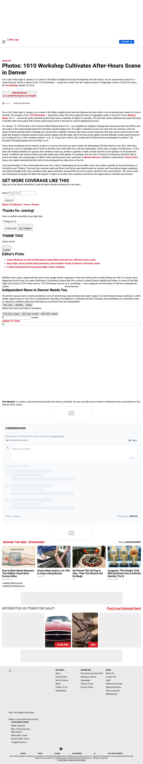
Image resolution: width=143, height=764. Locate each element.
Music (58, 684)
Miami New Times (19, 735)
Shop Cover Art (113, 691)
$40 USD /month (49, 314)
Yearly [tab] (29, 305)
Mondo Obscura (92, 157)
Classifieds (85, 680)
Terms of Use (87, 684)
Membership (111, 694)
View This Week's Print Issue (21, 712)
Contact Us (111, 677)
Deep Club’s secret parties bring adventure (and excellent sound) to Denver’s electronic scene (53, 263)
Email (5, 193)
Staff (108, 680)
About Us (110, 673)
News (58, 673)
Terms (26, 204)
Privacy (35, 204)
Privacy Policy (87, 687)
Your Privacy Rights (115, 753)
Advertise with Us (88, 677)
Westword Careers (114, 684)
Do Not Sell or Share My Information (71, 760)
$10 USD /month (11, 314)
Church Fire (131, 157)
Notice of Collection (12, 204)
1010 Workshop (37, 115)
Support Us (126, 42)
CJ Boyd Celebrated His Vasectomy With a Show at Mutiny (36, 267)
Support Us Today (11, 321)
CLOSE (6, 250)
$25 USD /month (30, 314)
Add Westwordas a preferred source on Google (19, 94)
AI (94, 753)
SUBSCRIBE (11, 228)
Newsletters (61, 691)
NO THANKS (25, 228)
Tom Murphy (11, 85)
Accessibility (77, 753)
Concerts (6, 60)
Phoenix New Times (20, 739)
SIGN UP (9, 200)
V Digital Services (19, 742)
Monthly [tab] (19, 305)
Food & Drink (61, 677)
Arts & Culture (62, 680)
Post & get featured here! (124, 608)
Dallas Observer (18, 726)
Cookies (57, 753)
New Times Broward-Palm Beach (20, 730)
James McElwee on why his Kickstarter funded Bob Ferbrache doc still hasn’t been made (51, 259)
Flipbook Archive (113, 687)
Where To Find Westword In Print (23, 719)
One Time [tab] (8, 305)
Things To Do (62, 687)
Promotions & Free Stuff (92, 673)
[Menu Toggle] (4, 41)
